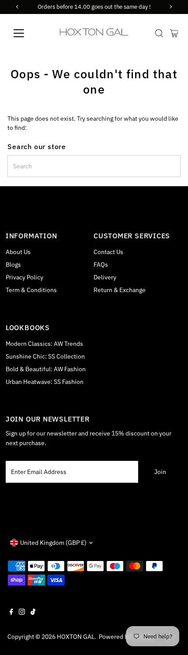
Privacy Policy (24, 277)
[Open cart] (174, 33)
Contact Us (108, 252)
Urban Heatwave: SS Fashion (45, 382)
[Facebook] (11, 612)
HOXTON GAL (75, 637)
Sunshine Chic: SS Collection (45, 356)
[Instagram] (22, 612)
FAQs (101, 264)
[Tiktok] (33, 612)
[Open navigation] (28, 33)
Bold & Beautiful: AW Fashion (46, 369)
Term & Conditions (31, 290)
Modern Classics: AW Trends (44, 344)
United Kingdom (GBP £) (53, 543)
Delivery (105, 277)
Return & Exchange (120, 290)
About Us (18, 252)
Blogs (13, 264)
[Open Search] (159, 33)
